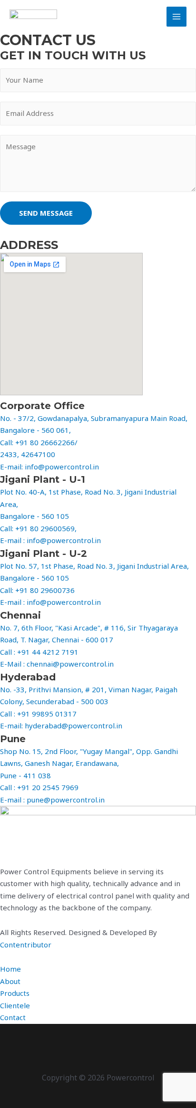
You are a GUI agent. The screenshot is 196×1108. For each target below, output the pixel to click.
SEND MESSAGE (46, 213)
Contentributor (25, 944)
